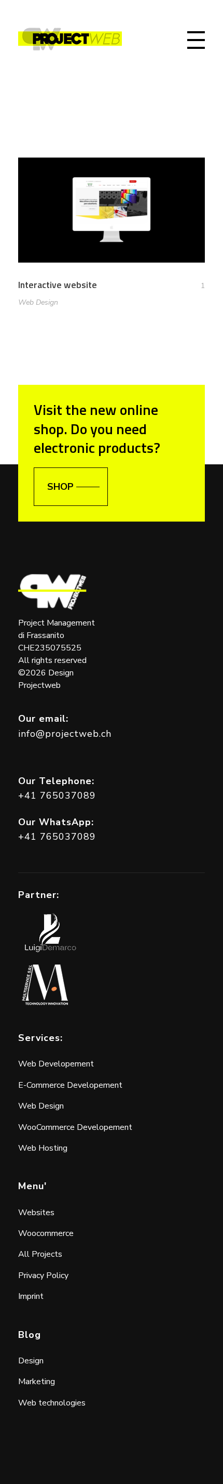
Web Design (38, 302)
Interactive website (57, 285)
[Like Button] (195, 286)
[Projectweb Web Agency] (70, 39)
